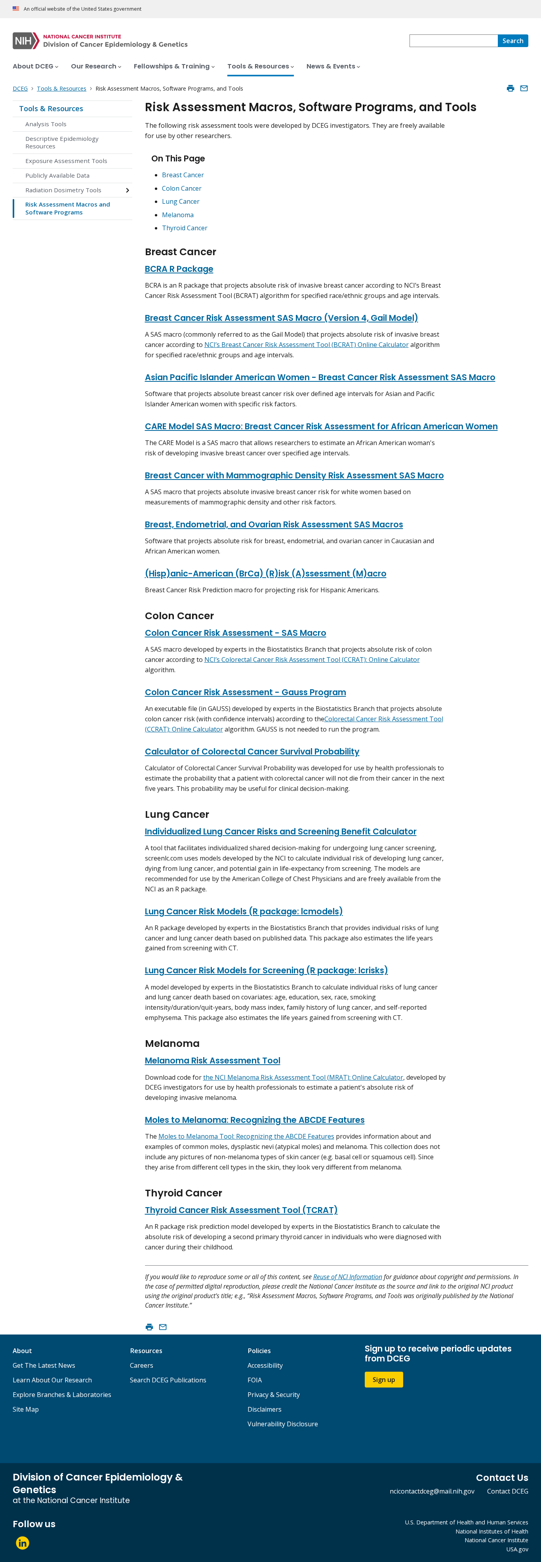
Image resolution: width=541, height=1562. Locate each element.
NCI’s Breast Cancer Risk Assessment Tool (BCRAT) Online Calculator (306, 344)
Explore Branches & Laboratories (62, 1394)
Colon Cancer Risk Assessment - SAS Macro (235, 633)
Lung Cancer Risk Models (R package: (223, 911)
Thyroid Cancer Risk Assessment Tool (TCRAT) (241, 1210)
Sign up (384, 1379)
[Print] (510, 88)
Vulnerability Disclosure (283, 1424)
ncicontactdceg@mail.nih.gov (432, 1491)
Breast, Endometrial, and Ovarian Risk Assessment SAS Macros (274, 524)
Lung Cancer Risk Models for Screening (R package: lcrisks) (266, 970)
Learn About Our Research (52, 1380)
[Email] (524, 88)
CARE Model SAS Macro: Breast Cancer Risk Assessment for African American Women (321, 426)
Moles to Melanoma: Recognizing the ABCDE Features (255, 1120)
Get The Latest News (44, 1365)
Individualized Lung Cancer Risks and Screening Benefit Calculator (281, 831)
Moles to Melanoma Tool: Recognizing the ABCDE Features (246, 1136)
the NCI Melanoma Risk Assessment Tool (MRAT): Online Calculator (303, 1077)
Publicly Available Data (57, 175)
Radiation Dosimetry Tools (63, 190)
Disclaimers (265, 1409)
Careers (141, 1365)
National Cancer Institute (496, 1540)
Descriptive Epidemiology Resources (62, 142)
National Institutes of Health (491, 1531)
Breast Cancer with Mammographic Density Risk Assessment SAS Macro (294, 475)
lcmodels (320, 911)
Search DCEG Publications (168, 1380)
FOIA (255, 1380)
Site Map (26, 1409)
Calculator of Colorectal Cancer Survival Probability (252, 751)
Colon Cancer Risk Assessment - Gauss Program (245, 692)
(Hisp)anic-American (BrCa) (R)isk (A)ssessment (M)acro (266, 573)
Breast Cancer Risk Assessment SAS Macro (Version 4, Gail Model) (281, 318)
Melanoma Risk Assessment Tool (212, 1060)
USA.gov (517, 1549)
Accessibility (265, 1365)
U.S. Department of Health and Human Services (466, 1522)
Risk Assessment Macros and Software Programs (67, 208)
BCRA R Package (179, 269)
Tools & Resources (51, 108)
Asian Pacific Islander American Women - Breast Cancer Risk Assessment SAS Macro (320, 377)
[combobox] (454, 40)
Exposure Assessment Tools (66, 161)
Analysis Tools (46, 124)
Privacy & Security (274, 1394)
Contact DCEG (507, 1491)
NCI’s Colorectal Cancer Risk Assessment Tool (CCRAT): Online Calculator (312, 659)
